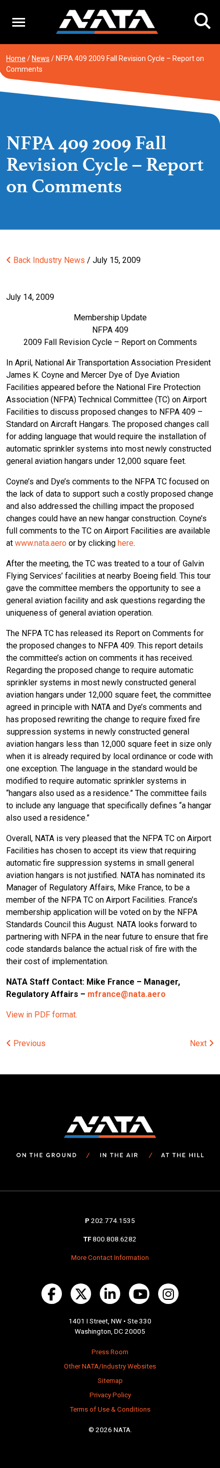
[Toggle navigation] (18, 22)
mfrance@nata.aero (126, 994)
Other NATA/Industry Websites (110, 1366)
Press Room (110, 1352)
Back (21, 260)
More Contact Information (110, 1257)
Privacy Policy (110, 1395)
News (41, 58)
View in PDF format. (41, 1015)
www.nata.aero (41, 543)
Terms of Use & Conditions (110, 1409)
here (126, 543)
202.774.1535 (113, 1221)
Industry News (59, 260)
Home (16, 58)
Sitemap (110, 1380)
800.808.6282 (115, 1239)
